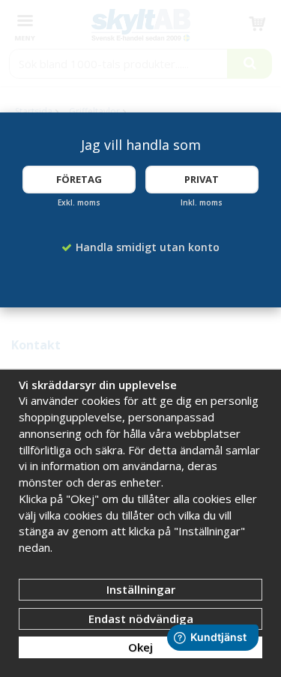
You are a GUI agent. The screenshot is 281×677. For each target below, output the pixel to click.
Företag (79, 179)
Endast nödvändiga (140, 618)
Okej (140, 647)
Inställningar (140, 589)
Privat (201, 179)
